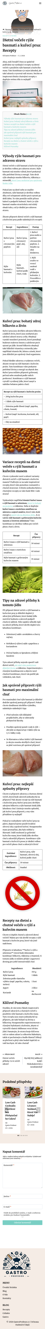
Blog (5, 1291)
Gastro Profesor (10, 56)
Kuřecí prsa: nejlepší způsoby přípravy (20, 138)
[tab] (18, 1135)
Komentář (9, 1165)
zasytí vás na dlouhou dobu (23, 515)
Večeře (14, 36)
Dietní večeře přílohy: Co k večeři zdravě (11, 1059)
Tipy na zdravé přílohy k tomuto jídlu (19, 130)
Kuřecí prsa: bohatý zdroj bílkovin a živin (21, 121)
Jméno (7, 1196)
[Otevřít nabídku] (40, 3)
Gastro (6, 1317)
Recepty (6, 36)
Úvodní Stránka (10, 1287)
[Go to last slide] (7, 1110)
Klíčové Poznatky (11, 146)
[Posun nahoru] (39, 1325)
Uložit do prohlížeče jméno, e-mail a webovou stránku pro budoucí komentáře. (22, 1214)
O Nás (5, 1294)
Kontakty (7, 1298)
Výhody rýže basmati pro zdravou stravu (21, 118)
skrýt (28, 114)
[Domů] (3, 29)
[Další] (38, 1110)
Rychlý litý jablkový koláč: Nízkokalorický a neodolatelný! (33, 1060)
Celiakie (6, 1313)
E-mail (7, 1207)
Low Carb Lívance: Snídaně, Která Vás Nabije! (32, 1109)
